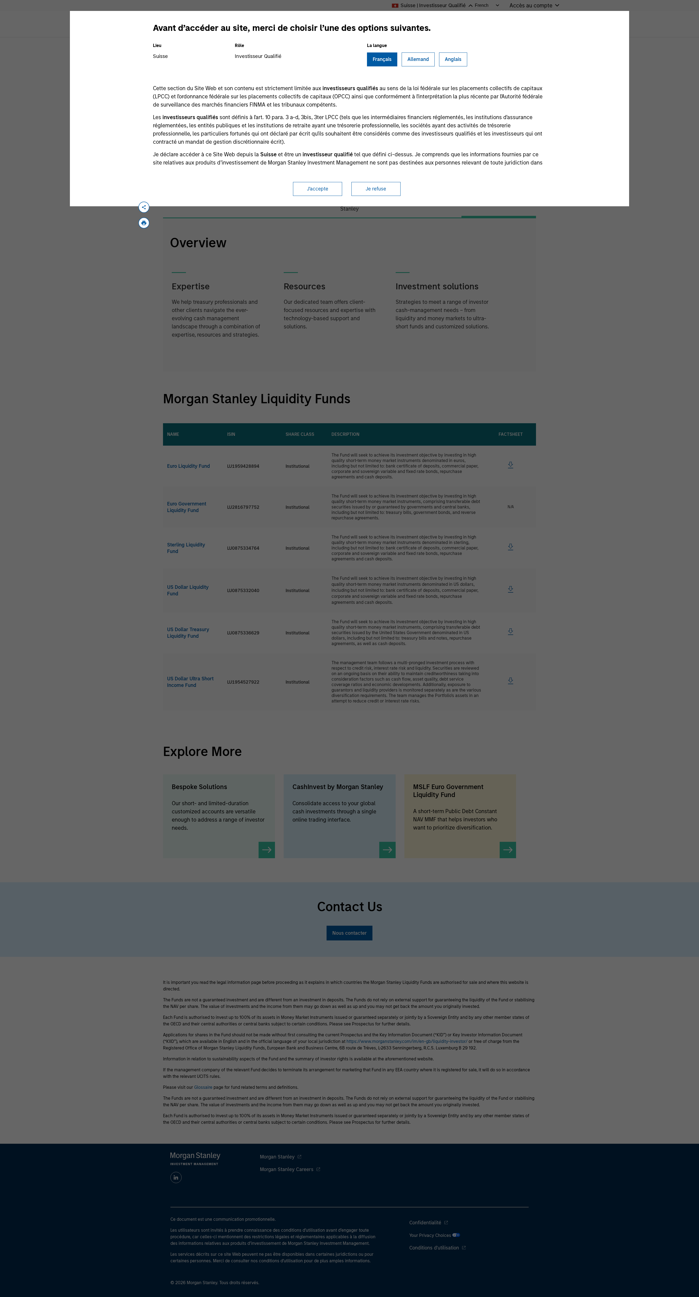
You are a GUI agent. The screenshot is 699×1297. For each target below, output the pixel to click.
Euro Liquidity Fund (188, 466)
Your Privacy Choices (430, 1235)
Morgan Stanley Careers (286, 1169)
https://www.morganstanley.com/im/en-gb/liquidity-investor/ (406, 1041)
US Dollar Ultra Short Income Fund (190, 682)
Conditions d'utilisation (434, 1248)
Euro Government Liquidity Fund (186, 507)
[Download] (510, 467)
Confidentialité (425, 1223)
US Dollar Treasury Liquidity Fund (188, 633)
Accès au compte (531, 5)
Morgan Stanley (277, 1157)
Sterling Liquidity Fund (186, 548)
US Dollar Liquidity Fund (188, 590)
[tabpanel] (349, 295)
